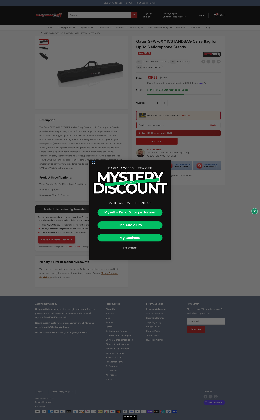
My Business (130, 237)
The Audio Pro (130, 225)
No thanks (130, 248)
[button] (254, 211)
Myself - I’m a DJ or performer (130, 212)
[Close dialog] (93, 162)
